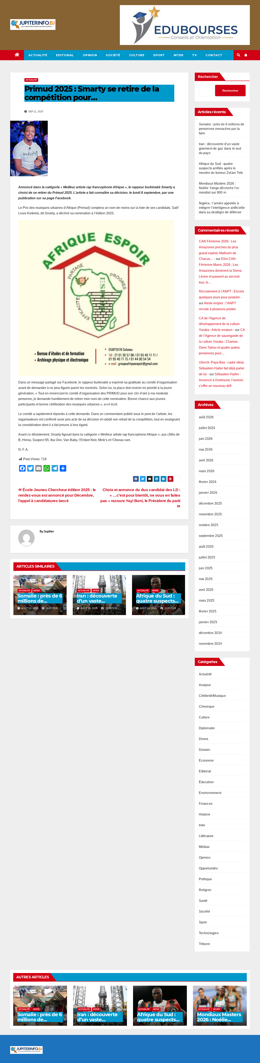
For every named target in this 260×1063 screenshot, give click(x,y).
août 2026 (206, 417)
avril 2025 (206, 589)
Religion (205, 890)
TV (194, 55)
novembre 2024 (210, 643)
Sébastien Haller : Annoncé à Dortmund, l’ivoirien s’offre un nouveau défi (221, 380)
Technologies (209, 933)
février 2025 (207, 611)
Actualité (37, 55)
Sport (159, 55)
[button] (238, 55)
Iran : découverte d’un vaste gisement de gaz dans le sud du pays (220, 148)
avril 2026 (206, 460)
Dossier (204, 749)
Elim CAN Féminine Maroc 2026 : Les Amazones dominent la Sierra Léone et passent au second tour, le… (220, 270)
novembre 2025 (210, 514)
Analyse (205, 685)
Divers (203, 739)
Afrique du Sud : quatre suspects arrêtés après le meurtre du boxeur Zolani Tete (221, 168)
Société (113, 55)
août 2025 (206, 546)
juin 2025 (206, 568)
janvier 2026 (208, 492)
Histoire (204, 814)
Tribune (204, 944)
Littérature (206, 836)
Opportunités (208, 868)
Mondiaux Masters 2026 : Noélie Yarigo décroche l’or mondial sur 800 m (219, 188)
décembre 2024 (210, 633)
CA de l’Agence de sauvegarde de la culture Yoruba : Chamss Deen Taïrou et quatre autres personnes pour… (222, 341)
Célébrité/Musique (212, 695)
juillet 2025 (207, 557)
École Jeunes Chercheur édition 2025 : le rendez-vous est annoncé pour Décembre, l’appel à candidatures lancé (57, 495)
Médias (204, 846)
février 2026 (207, 482)
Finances (206, 803)
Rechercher (208, 77)
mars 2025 (206, 600)
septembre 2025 (211, 536)
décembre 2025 (210, 503)
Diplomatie (207, 728)
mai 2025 (206, 579)
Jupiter (49, 531)
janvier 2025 (208, 622)
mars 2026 (206, 471)
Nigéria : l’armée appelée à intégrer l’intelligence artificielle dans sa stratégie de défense (222, 207)
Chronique (206, 706)
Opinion (90, 55)
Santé (203, 900)
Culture (136, 55)
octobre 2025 (208, 525)
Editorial (65, 55)
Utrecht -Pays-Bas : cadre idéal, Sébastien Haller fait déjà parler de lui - (221, 368)
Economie (206, 760)
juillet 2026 (207, 428)
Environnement (210, 793)
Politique (205, 879)
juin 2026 (206, 438)
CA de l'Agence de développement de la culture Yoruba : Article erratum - (219, 324)
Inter (178, 55)
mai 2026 (206, 449)
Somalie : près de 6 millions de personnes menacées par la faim (221, 129)
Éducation (206, 782)
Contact (214, 55)
